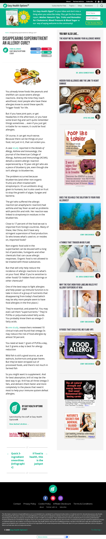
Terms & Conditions (83, 503)
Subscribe (89, 1)
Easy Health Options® (19, 530)
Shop (80, 5)
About (68, 1)
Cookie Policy (44, 503)
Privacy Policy (29, 503)
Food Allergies (15, 49)
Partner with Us (78, 1)
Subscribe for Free (59, 5)
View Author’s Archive (19, 424)
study (16, 148)
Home (7, 33)
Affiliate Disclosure (62, 503)
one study (13, 327)
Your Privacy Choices (56, 537)
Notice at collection (42, 537)
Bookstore (89, 5)
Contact (17, 503)
